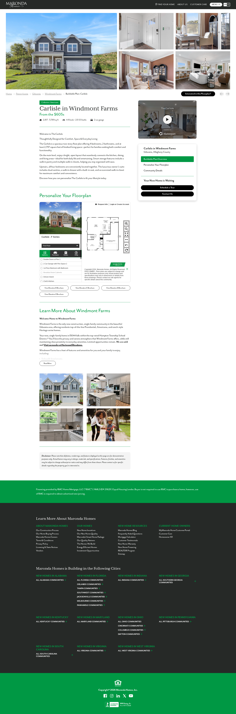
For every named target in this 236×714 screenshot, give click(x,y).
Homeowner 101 (166, 537)
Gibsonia (36, 93)
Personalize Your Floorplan (156, 165)
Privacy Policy (42, 544)
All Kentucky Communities (50, 622)
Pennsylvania (22, 93)
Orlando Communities (89, 584)
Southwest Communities (90, 593)
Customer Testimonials (128, 540)
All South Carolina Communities (46, 655)
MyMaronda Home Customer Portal (174, 530)
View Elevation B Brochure (54, 288)
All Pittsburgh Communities (174, 622)
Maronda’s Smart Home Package (90, 537)
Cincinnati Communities (130, 626)
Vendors (39, 551)
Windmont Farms (53, 93)
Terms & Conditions (44, 540)
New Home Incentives (86, 530)
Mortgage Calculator (127, 537)
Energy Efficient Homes (87, 547)
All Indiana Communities (131, 580)
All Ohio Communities (129, 622)
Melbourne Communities (90, 601)
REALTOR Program (126, 551)
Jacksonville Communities (91, 597)
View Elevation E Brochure (85, 288)
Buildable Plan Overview (155, 159)
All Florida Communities (90, 580)
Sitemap (121, 554)
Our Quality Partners (86, 540)
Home (9, 93)
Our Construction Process (47, 530)
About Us (182, 4)
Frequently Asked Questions (130, 534)
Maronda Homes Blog (127, 530)
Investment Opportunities (88, 551)
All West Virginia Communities (134, 651)
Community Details (153, 170)
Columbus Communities (130, 630)
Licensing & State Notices (47, 547)
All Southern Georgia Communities (171, 581)
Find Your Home (166, 4)
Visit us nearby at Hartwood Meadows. (63, 345)
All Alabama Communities (50, 580)
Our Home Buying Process (47, 534)
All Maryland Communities (91, 622)
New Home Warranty (127, 544)
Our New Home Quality (87, 534)
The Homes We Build (86, 544)
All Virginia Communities (90, 651)
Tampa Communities (87, 588)
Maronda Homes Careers (46, 537)
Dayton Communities (129, 634)
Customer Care (198, 4)
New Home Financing (127, 547)
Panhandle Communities (90, 605)
